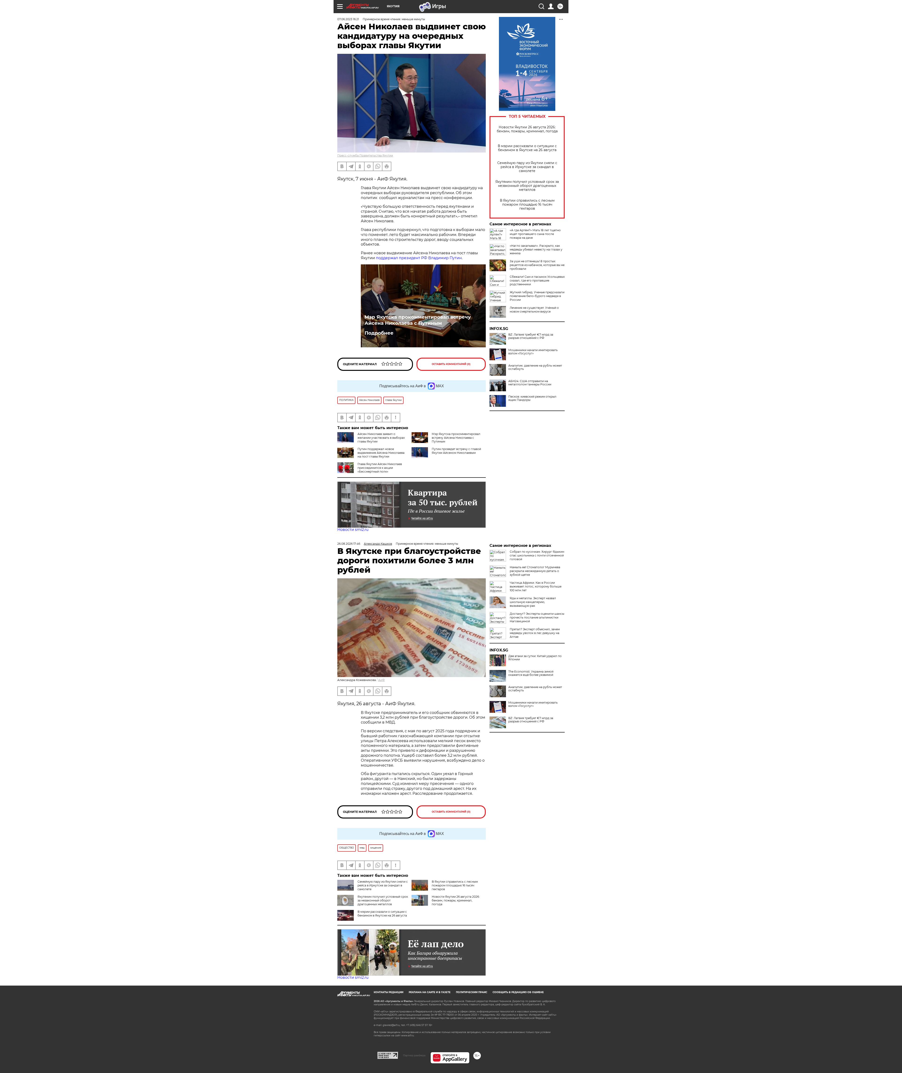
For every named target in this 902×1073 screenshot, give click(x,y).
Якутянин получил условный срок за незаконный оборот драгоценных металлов (527, 186)
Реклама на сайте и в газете (430, 992)
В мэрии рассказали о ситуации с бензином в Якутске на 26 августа (527, 148)
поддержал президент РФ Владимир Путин (419, 258)
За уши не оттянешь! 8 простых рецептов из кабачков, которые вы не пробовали (537, 264)
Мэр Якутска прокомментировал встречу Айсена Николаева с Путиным (418, 320)
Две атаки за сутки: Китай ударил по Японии (535, 657)
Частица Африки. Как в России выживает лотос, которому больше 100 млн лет (535, 586)
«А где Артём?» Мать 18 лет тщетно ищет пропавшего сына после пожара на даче (535, 233)
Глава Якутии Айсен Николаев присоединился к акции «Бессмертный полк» (380, 467)
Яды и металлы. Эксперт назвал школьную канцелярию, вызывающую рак (533, 601)
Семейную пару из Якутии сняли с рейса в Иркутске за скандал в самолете (527, 167)
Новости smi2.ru (353, 529)
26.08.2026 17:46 (348, 543)
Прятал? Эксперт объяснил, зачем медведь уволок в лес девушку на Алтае (535, 632)
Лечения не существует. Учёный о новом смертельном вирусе (534, 309)
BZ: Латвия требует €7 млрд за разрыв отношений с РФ (530, 336)
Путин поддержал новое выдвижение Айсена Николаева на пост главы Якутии (381, 452)
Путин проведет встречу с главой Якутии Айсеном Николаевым (456, 450)
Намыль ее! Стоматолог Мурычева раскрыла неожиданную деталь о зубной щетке (535, 570)
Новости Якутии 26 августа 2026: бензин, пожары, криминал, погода (527, 129)
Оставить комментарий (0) (451, 364)
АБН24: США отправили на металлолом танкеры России (529, 383)
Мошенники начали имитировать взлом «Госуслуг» (533, 352)
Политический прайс (471, 992)
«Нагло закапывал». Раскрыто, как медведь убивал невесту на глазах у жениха (536, 249)
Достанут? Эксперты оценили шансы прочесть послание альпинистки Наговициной (537, 617)
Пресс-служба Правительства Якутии (365, 155)
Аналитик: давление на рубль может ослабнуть (535, 367)
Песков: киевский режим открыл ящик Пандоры (532, 398)
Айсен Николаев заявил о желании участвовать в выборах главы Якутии (381, 437)
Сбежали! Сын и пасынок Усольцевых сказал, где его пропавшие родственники (537, 280)
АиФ (381, 680)
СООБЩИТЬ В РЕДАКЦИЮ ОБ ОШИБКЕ (518, 992)
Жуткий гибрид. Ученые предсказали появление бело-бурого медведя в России (537, 296)
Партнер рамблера (414, 1055)
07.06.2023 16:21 (348, 19)
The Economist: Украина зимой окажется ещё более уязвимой (530, 673)
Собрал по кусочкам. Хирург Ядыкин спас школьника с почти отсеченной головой (537, 555)
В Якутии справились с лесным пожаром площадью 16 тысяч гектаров (527, 205)
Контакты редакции (388, 992)
